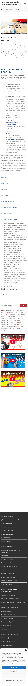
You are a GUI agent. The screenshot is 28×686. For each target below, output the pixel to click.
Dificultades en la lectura (8, 563)
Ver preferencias (14, 676)
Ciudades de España (7, 534)
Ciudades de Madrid (7, 530)
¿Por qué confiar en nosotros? (10, 520)
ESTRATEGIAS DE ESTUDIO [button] (9, 207)
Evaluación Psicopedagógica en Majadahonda (10, 551)
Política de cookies (6, 683)
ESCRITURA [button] (4, 183)
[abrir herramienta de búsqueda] (22, 3)
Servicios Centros (6, 584)
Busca (23, 305)
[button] (25, 650)
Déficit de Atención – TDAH (9, 580)
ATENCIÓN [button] (4, 195)
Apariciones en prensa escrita (10, 598)
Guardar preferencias (14, 680)
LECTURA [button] (4, 177)
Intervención (4, 555)
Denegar (14, 671)
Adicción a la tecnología (8, 573)
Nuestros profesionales (8, 527)
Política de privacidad (16, 683)
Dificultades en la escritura (9, 566)
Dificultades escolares (7, 559)
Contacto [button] (4, 294)
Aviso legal (23, 683)
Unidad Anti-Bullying (7, 570)
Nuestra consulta (6, 541)
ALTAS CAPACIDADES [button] (7, 201)
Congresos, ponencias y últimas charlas (13, 602)
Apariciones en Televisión (8, 595)
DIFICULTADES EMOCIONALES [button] (10, 219)
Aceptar (14, 667)
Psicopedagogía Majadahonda (10, 3)
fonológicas (14, 139)
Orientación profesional (8, 577)
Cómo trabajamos (6, 523)
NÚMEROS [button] (4, 189)
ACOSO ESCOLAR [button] (6, 213)
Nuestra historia (6, 537)
